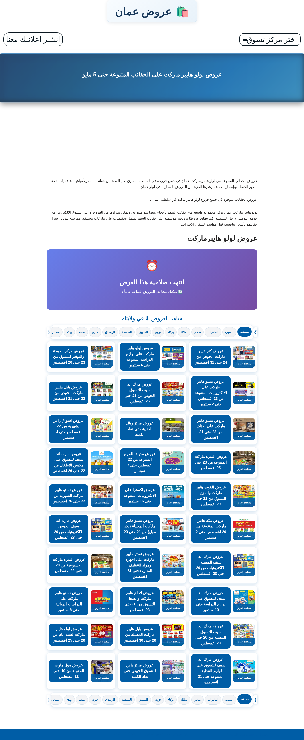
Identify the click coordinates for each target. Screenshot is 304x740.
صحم (82, 332)
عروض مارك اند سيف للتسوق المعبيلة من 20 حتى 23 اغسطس (210, 634)
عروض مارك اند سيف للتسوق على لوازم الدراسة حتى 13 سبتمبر (211, 601)
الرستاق (110, 332)
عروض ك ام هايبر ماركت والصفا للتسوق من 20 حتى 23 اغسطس (139, 601)
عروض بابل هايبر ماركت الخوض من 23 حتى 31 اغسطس (69, 393)
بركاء (171, 332)
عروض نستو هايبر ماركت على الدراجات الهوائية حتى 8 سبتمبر (69, 601)
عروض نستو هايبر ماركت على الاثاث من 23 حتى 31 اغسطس (211, 429)
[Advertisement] (152, 142)
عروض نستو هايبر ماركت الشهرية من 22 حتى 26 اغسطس (69, 495)
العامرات (213, 332)
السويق (143, 332)
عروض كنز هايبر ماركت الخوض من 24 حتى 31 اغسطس (211, 356)
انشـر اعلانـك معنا (33, 39)
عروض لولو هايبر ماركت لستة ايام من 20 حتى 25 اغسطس (69, 634)
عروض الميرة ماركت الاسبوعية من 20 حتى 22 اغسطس (68, 565)
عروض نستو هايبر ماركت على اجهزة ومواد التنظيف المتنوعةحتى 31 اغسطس (140, 565)
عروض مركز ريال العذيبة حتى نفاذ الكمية (140, 429)
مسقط (244, 331)
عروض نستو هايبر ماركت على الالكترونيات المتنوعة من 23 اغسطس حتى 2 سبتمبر (211, 392)
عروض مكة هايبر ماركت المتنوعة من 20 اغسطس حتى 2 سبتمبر (211, 529)
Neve (274, 734)
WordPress (236, 734)
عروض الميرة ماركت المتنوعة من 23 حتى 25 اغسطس (210, 462)
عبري (95, 332)
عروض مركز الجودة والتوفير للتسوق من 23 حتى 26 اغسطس (69, 356)
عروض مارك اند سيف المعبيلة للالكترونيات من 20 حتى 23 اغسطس (210, 565)
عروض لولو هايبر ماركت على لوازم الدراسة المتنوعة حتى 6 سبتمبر (140, 356)
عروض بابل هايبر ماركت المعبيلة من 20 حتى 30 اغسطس (140, 634)
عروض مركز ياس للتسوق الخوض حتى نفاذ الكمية (140, 671)
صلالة (184, 332)
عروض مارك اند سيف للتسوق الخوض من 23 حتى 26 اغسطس (140, 393)
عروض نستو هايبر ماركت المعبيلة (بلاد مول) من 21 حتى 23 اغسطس (140, 529)
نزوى (158, 332)
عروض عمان (152, 11)
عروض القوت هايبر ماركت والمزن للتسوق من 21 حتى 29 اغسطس (210, 495)
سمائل (55, 332)
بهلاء (69, 332)
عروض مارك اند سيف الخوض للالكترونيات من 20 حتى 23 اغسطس (68, 529)
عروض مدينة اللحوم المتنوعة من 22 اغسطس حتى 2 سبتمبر (140, 462)
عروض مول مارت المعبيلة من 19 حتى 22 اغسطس (68, 671)
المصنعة (127, 332)
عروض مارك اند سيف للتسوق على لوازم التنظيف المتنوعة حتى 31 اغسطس (210, 670)
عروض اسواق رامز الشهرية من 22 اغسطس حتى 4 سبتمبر (69, 429)
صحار (197, 332)
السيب (229, 332)
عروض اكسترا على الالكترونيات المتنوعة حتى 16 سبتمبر (140, 495)
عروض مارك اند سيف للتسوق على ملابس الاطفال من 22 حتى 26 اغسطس (69, 462)
